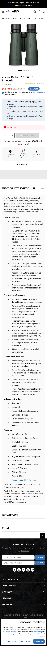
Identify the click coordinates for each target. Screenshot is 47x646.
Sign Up (40, 557)
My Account (8, 592)
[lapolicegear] (12, 11)
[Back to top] (42, 535)
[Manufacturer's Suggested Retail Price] (24, 89)
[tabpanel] (23, 45)
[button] (23, 142)
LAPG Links (7, 598)
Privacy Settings (37, 632)
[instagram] (19, 570)
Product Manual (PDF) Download (24, 480)
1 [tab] (20, 70)
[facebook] (14, 570)
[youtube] (32, 570)
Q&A (6, 528)
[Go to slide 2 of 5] (3, 3)
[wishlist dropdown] (42, 135)
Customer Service (10, 579)
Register (42, 92)
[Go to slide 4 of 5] (44, 3)
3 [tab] (24, 70)
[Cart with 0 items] (43, 11)
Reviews (10, 515)
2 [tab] (23, 70)
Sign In (35, 92)
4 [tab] (26, 70)
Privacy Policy (11, 632)
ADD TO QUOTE (23, 164)
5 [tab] (28, 70)
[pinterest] (28, 570)
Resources (7, 604)
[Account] (39, 11)
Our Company (9, 585)
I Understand (38, 641)
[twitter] (23, 570)
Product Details (18, 188)
